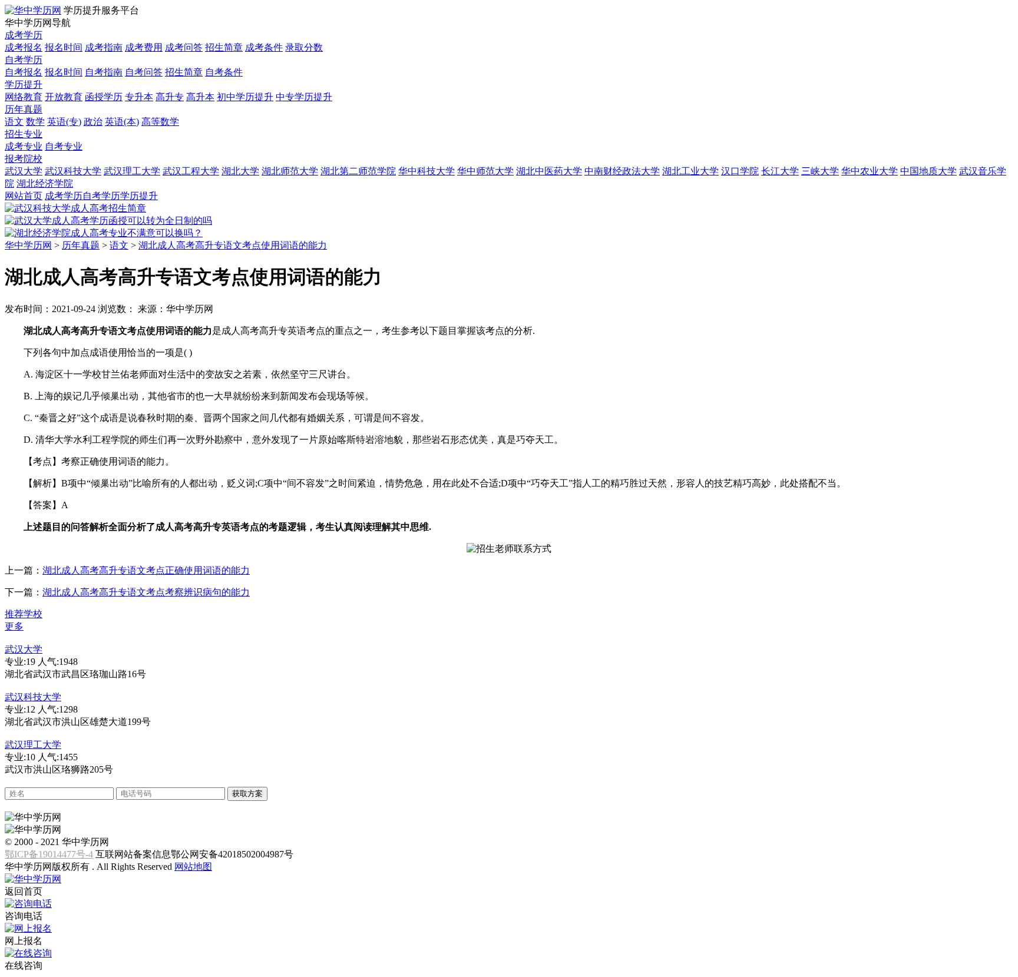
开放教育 (63, 97)
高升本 (200, 97)
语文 (14, 122)
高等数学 (160, 122)
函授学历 (104, 97)
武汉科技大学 (73, 171)
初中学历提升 (245, 97)
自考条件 (224, 72)
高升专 (170, 97)
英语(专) (64, 122)
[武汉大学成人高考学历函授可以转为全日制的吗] (108, 221)
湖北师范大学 (290, 171)
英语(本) (122, 122)
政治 (93, 122)
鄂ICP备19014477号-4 (49, 854)
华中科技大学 (426, 171)
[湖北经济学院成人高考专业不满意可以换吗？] (104, 233)
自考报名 (23, 72)
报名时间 (63, 47)
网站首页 (23, 196)
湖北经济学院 (44, 183)
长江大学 (780, 171)
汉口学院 (740, 171)
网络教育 (23, 97)
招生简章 (224, 47)
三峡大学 (820, 171)
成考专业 (23, 146)
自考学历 (23, 60)
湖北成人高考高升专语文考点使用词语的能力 (232, 245)
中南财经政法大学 (622, 171)
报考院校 (23, 159)
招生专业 (23, 134)
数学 (35, 122)
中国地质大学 (928, 171)
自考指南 (104, 72)
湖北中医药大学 (549, 171)
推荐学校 (23, 614)
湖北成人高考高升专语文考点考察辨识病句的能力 (146, 592)
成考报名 (23, 47)
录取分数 (304, 47)
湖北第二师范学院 (358, 171)
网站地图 (193, 867)
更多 (14, 626)
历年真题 (23, 109)
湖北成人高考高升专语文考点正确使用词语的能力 (146, 570)
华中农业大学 (869, 171)
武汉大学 (23, 171)
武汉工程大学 (191, 171)
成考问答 (184, 47)
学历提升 (23, 85)
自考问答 (144, 72)
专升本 (139, 97)
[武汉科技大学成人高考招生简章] (75, 208)
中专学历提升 (304, 97)
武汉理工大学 (132, 171)
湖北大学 (240, 171)
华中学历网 (28, 245)
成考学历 (23, 35)
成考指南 (104, 47)
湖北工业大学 (690, 171)
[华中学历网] (33, 10)
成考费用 (144, 47)
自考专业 (63, 146)
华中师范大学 (485, 171)
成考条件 (264, 47)
